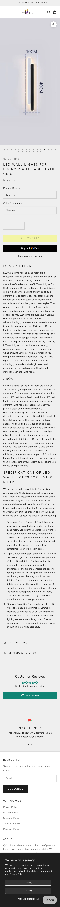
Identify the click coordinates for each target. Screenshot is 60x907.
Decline (28, 890)
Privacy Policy (10, 807)
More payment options (30, 256)
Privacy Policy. (17, 874)
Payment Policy (11, 829)
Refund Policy (10, 812)
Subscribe (16, 788)
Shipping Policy (11, 818)
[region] (30, 728)
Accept (28, 882)
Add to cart (30, 238)
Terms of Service (11, 823)
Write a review (30, 695)
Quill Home (11, 159)
